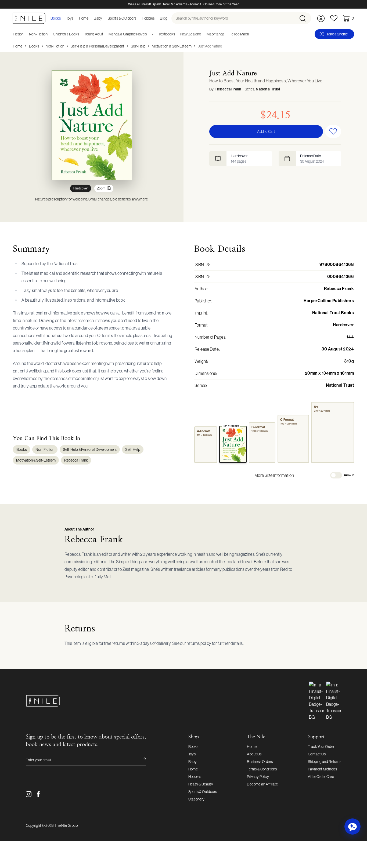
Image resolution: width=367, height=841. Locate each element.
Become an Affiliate (262, 784)
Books (34, 46)
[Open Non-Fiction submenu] (49, 34)
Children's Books (66, 34)
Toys (192, 754)
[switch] (336, 475)
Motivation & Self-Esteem (172, 46)
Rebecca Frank (228, 89)
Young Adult (94, 34)
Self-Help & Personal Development (97, 46)
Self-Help (138, 46)
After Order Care (321, 776)
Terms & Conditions (262, 769)
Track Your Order (321, 746)
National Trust (268, 89)
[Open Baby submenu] (104, 18)
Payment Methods (322, 769)
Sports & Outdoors (202, 791)
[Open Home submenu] (90, 18)
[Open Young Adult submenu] (105, 34)
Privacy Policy (258, 776)
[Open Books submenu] (62, 18)
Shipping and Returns (324, 761)
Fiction (18, 34)
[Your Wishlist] (333, 18)
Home (18, 46)
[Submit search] (304, 18)
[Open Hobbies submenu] (156, 18)
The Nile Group (66, 825)
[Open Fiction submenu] (25, 34)
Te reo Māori (239, 34)
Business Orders (260, 761)
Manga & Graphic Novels (128, 34)
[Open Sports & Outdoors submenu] (138, 18)
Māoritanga (216, 34)
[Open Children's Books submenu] (81, 34)
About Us (254, 754)
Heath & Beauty (200, 784)
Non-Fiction (38, 34)
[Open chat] (352, 826)
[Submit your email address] (140, 760)
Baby (192, 761)
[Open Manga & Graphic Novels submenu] (149, 34)
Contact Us (317, 754)
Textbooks (167, 34)
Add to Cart (266, 131)
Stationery (196, 799)
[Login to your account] (321, 18)
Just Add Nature (210, 46)
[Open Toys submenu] (75, 18)
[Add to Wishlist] (333, 131)
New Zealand (190, 34)
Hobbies (194, 776)
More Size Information (274, 475)
